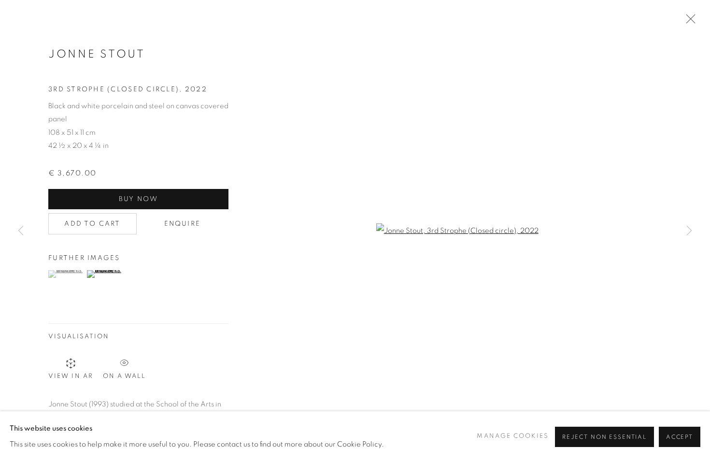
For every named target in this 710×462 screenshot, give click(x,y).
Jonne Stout (96, 54)
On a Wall (124, 374)
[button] (66, 274)
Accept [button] (679, 436)
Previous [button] (21, 230)
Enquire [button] (182, 223)
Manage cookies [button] (512, 436)
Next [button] (689, 230)
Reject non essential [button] (604, 436)
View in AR (70, 376)
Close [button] (688, 21)
